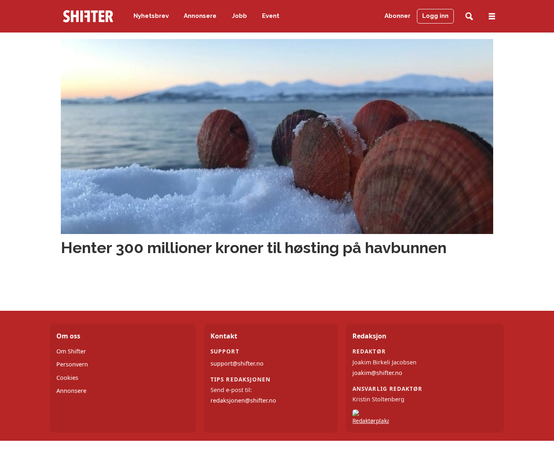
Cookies (67, 377)
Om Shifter (71, 351)
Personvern (72, 364)
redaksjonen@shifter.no (243, 400)
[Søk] (469, 16)
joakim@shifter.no (377, 373)
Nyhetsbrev (151, 16)
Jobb (239, 16)
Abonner (397, 16)
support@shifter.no (237, 363)
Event (270, 16)
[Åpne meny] (492, 16)
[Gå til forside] (88, 16)
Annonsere (200, 16)
